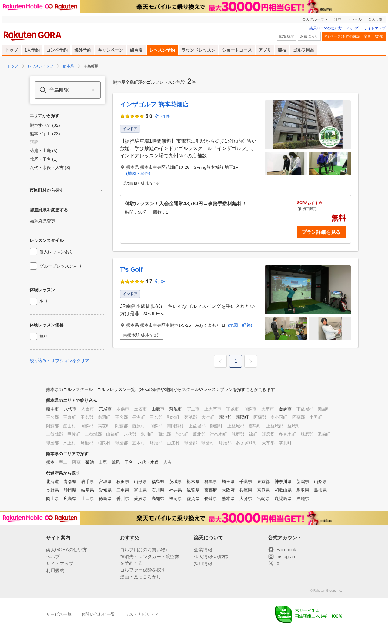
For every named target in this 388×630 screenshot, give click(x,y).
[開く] (101, 189)
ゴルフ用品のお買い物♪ (144, 549)
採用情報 (203, 563)
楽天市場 (375, 19)
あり (43, 301)
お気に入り (309, 36)
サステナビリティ (142, 614)
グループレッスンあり (60, 266)
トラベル (354, 19)
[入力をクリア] (93, 90)
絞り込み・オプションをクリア (59, 360)
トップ (11, 50)
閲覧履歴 (286, 36)
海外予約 (82, 50)
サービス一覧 (59, 614)
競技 (282, 50)
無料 (43, 336)
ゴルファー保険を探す (143, 569)
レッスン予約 (162, 50)
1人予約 (32, 50)
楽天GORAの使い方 (325, 28)
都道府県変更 (42, 221)
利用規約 (55, 570)
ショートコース (237, 50)
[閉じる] (101, 115)
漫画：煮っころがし (140, 576)
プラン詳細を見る (321, 232)
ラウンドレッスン (199, 50)
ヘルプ (352, 28)
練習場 (136, 50)
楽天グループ (313, 19)
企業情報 (203, 549)
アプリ (265, 50)
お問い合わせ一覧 (98, 614)
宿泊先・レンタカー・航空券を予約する (149, 559)
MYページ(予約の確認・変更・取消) (353, 36)
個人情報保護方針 (212, 556)
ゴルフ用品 (303, 50)
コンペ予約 (57, 50)
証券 (337, 19)
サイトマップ (375, 28)
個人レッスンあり (56, 251)
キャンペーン (110, 50)
